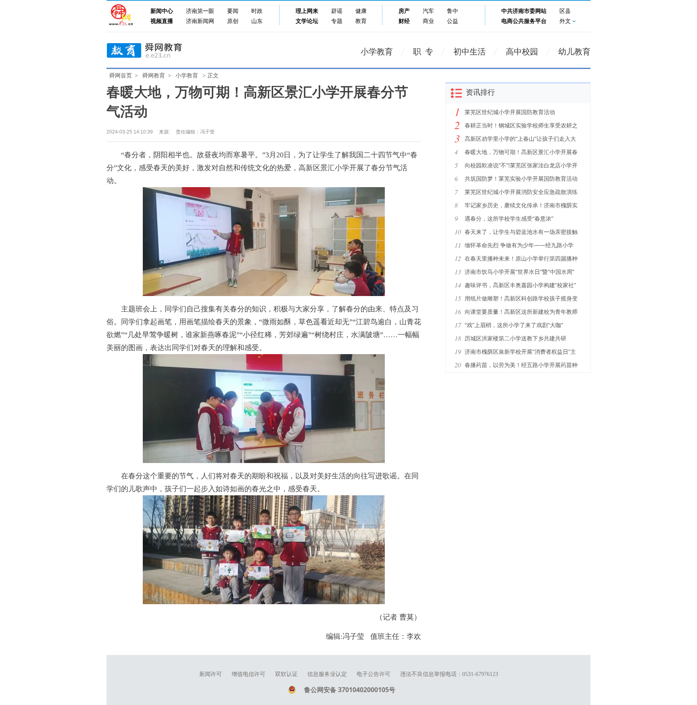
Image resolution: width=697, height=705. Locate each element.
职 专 (423, 51)
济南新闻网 (200, 21)
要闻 (232, 11)
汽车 (428, 11)
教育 (361, 21)
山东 (257, 21)
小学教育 (377, 51)
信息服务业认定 (327, 674)
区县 (565, 11)
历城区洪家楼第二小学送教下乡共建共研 (515, 338)
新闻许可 (210, 674)
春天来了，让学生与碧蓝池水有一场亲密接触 (521, 232)
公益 (452, 21)
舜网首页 (120, 76)
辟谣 (336, 11)
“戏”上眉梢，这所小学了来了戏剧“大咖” (514, 325)
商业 (428, 21)
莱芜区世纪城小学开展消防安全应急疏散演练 (521, 192)
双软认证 (286, 674)
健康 (361, 11)
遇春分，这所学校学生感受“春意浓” (509, 218)
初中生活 (469, 51)
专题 (336, 21)
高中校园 (522, 51)
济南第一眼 (200, 11)
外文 (565, 21)
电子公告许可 (373, 674)
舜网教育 (153, 76)
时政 (257, 11)
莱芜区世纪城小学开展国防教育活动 (510, 112)
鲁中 (452, 11)
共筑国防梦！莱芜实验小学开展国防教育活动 (521, 178)
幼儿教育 (574, 51)
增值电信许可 (248, 674)
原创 (232, 21)
